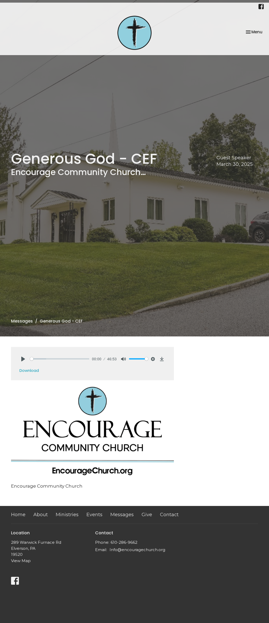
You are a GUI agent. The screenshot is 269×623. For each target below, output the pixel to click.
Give (147, 515)
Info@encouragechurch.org (137, 549)
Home (18, 515)
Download (29, 370)
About (40, 515)
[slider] (59, 358)
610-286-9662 (124, 542)
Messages (22, 321)
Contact (169, 515)
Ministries (67, 515)
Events (94, 515)
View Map (21, 560)
